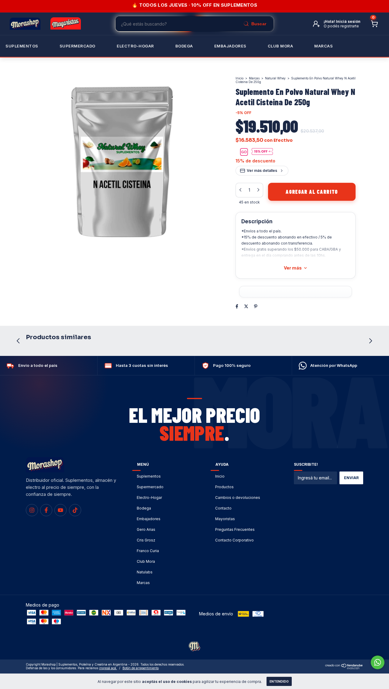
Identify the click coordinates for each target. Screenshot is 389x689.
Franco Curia (148, 550)
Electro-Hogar (135, 45)
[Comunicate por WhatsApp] (377, 662)
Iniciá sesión (348, 21)
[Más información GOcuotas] (262, 152)
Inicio (239, 78)
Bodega (184, 45)
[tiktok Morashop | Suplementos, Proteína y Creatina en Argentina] (75, 510)
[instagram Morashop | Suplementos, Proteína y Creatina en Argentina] (32, 510)
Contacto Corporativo (234, 540)
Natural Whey (275, 78)
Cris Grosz (146, 540)
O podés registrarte (341, 26)
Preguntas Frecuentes (235, 529)
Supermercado (77, 45)
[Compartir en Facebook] (237, 306)
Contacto (223, 508)
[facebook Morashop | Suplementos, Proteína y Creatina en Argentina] (46, 510)
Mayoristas (225, 519)
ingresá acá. (108, 668)
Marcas (323, 45)
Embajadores (148, 519)
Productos (224, 487)
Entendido (279, 681)
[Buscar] (255, 23)
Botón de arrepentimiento (140, 668)
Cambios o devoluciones (237, 497)
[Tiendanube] (344, 667)
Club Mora (280, 45)
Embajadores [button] (230, 45)
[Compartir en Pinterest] (255, 306)
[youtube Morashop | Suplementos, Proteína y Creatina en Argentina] (60, 510)
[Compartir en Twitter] (246, 306)
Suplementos (21, 45)
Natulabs (145, 572)
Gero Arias (146, 529)
